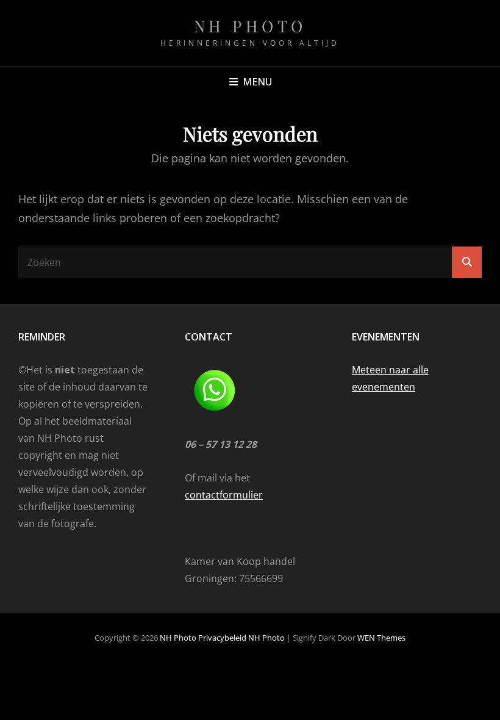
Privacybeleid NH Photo (241, 637)
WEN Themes (381, 637)
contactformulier (224, 495)
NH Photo (250, 26)
